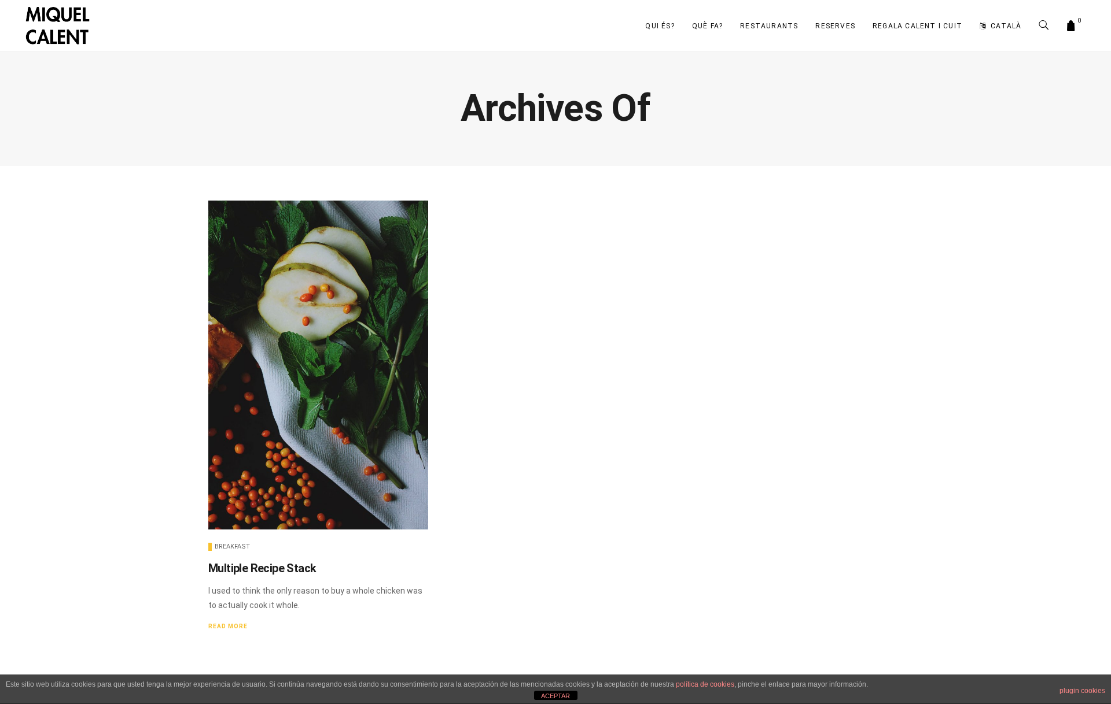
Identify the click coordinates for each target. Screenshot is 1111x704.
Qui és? (659, 26)
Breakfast (232, 546)
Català (1006, 26)
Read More (228, 626)
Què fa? (707, 26)
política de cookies (705, 684)
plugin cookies (1082, 691)
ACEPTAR (555, 695)
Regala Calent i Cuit (917, 26)
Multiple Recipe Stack (262, 568)
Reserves (835, 26)
